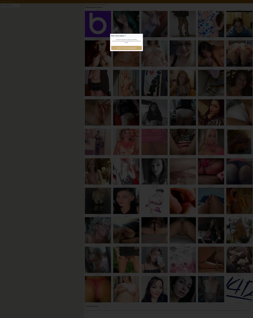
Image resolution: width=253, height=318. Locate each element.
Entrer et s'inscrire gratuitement (126, 48)
